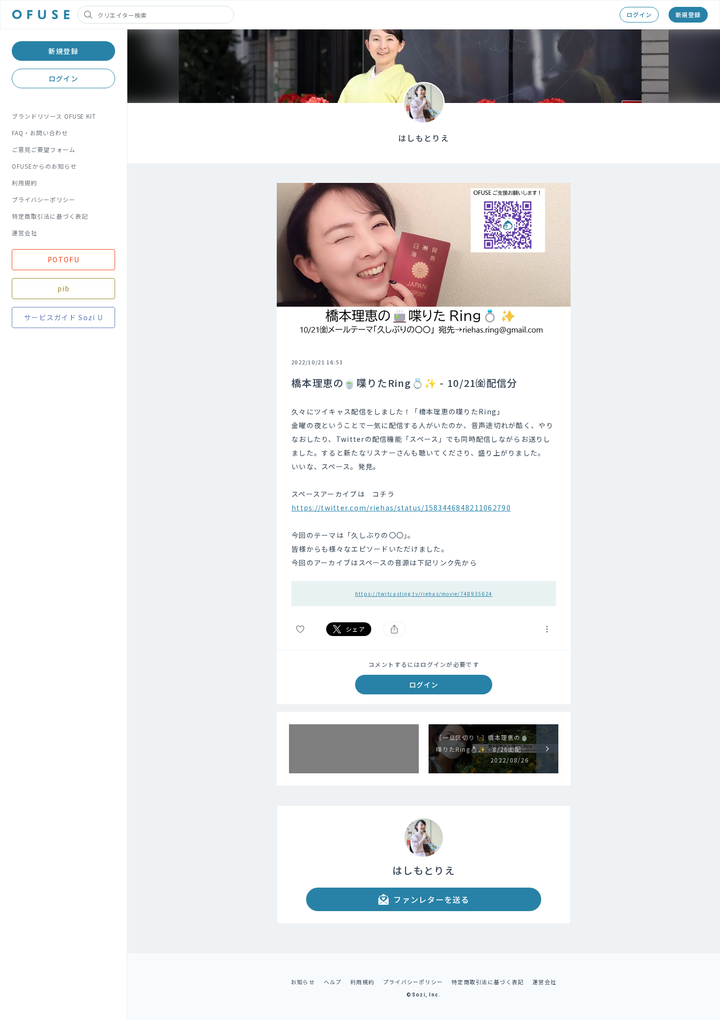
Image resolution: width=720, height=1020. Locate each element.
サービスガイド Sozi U (63, 317)
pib (63, 288)
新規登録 (688, 14)
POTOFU (63, 259)
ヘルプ (333, 982)
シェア (355, 629)
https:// (306, 507)
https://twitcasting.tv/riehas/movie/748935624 (424, 593)
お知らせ (303, 982)
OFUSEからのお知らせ (44, 166)
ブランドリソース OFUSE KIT (54, 116)
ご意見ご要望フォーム (43, 149)
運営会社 (24, 233)
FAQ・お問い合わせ (40, 132)
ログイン (639, 14)
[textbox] (423, 487)
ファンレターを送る (431, 899)
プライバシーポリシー (43, 199)
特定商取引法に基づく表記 (50, 216)
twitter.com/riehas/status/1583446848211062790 (416, 507)
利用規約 (24, 182)
